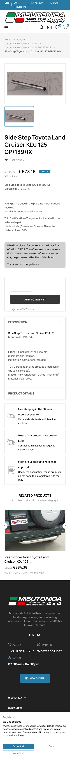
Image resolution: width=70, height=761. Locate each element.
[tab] (35, 322)
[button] (9, 717)
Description (17, 322)
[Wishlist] (57, 27)
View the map (37, 678)
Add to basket (35, 299)
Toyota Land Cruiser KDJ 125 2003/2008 (24, 573)
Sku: (7, 160)
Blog (7, 2)
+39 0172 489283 (21, 651)
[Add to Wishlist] (62, 513)
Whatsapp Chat (49, 651)
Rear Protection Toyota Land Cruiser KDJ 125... (26, 559)
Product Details (21, 393)
